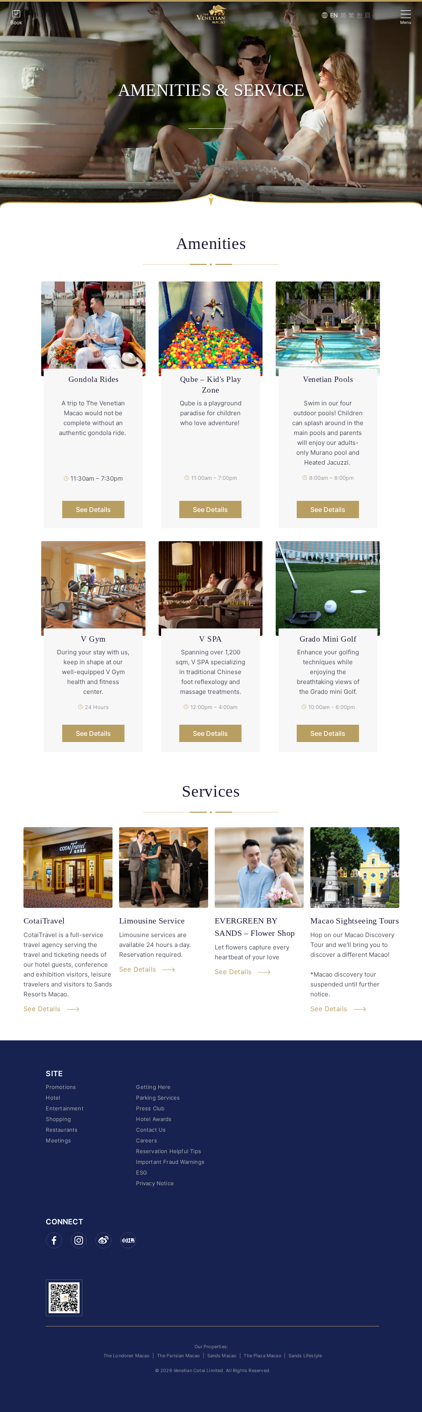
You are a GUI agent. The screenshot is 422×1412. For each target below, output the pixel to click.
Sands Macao (222, 1355)
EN (334, 15)
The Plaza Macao (262, 1355)
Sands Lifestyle (305, 1355)
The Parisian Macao (178, 1355)
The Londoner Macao (126, 1355)
